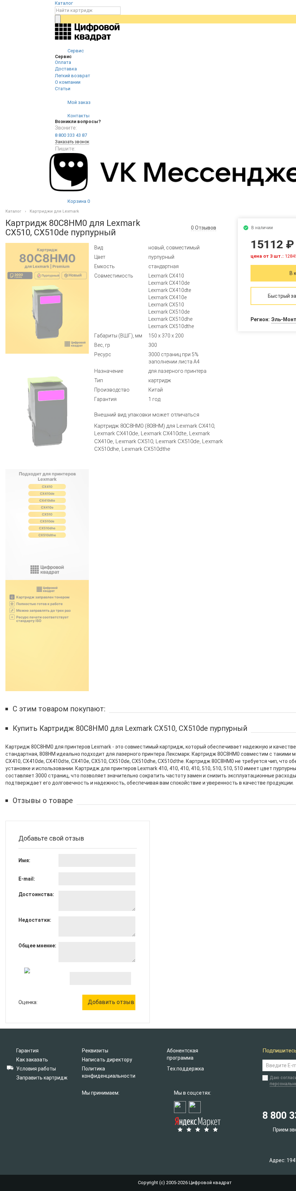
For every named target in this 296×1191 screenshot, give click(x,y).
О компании (67, 82)
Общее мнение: (37, 945)
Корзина (78, 201)
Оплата (63, 62)
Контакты (78, 115)
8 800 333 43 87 (71, 135)
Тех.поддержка (185, 1069)
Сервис (75, 50)
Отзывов (203, 228)
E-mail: (26, 879)
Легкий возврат (72, 75)
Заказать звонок (72, 141)
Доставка (66, 68)
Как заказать (32, 1060)
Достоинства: (36, 894)
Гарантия (27, 1050)
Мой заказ (78, 102)
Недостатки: (34, 920)
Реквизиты (95, 1050)
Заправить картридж (42, 1078)
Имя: (24, 860)
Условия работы (36, 1069)
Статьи (62, 88)
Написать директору (107, 1060)
